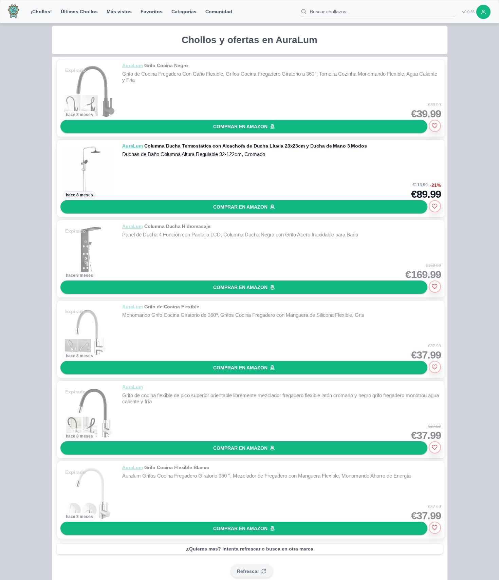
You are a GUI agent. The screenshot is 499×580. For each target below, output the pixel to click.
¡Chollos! (41, 11)
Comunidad (218, 11)
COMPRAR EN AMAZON (240, 126)
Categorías (184, 11)
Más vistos (119, 11)
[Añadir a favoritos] (435, 126)
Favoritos (152, 11)
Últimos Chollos (79, 11)
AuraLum (132, 65)
